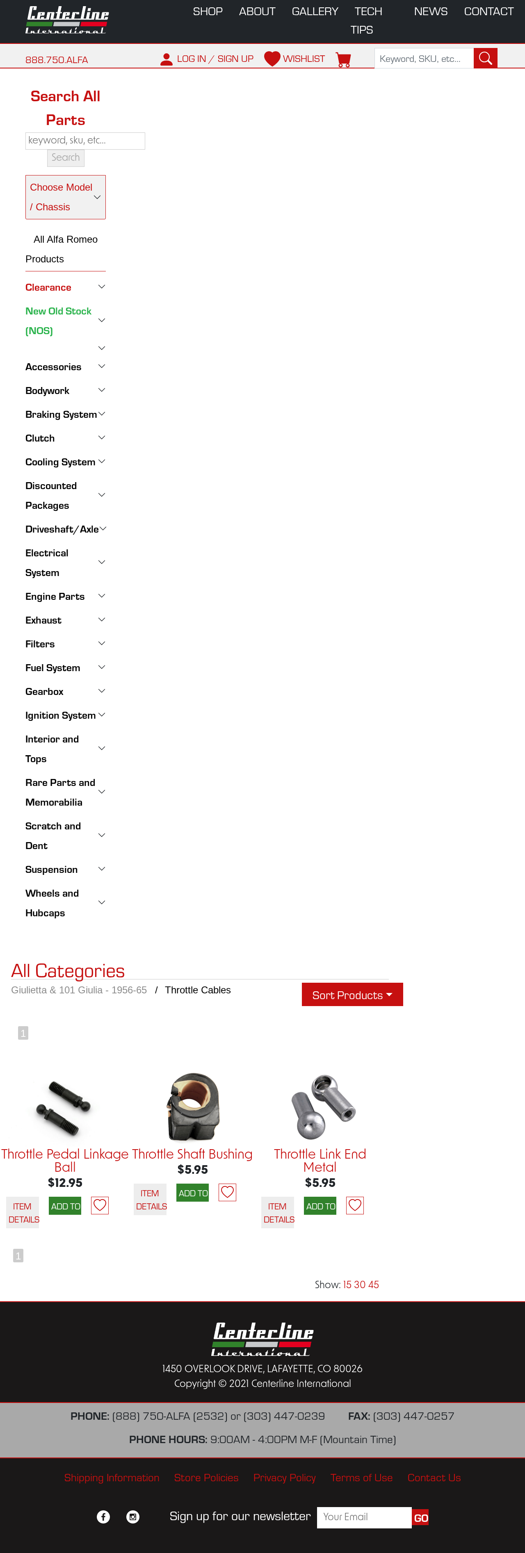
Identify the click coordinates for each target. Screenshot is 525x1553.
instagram (132, 1516)
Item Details (24, 1212)
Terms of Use (362, 1476)
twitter (118, 1516)
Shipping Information (112, 1476)
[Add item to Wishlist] (100, 1205)
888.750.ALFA (56, 59)
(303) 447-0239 (284, 1415)
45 (373, 1286)
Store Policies (206, 1476)
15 (347, 1286)
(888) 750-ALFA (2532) (170, 1415)
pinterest (147, 1516)
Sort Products (348, 994)
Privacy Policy (284, 1476)
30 (360, 1286)
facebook (103, 1516)
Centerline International (70, 20)
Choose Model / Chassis (61, 197)
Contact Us (434, 1476)
